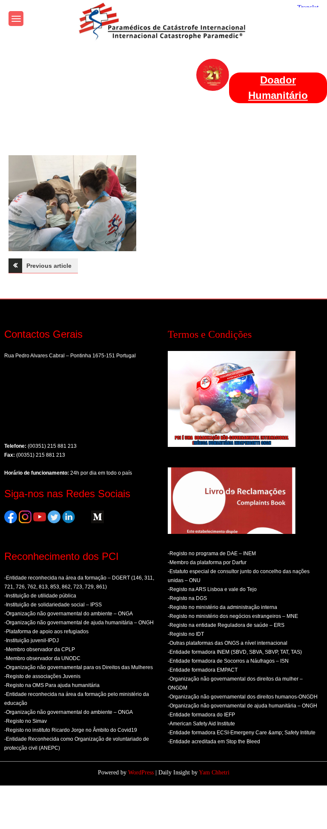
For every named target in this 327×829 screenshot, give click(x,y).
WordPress (141, 772)
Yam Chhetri (214, 772)
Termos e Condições (210, 334)
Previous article (49, 265)
